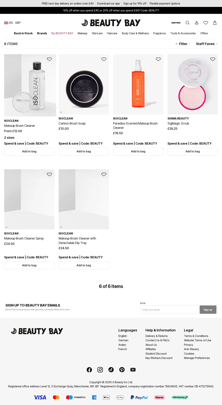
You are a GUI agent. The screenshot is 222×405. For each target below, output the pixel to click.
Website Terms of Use (197, 340)
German (123, 340)
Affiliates (151, 349)
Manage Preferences (197, 358)
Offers (204, 33)
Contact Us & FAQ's (158, 340)
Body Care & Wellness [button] (135, 33)
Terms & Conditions (196, 336)
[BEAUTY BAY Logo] (111, 22)
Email (142, 303)
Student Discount (156, 353)
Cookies (189, 353)
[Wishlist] (206, 23)
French (122, 349)
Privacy (188, 344)
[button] (188, 23)
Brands (42, 33)
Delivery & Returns (157, 336)
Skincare (97, 33)
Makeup (82, 33)
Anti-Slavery (191, 349)
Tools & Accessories (183, 33)
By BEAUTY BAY (62, 33)
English (122, 336)
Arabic (122, 344)
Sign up (208, 309)
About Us (151, 344)
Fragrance (159, 33)
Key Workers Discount (159, 358)
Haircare (112, 33)
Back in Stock (23, 33)
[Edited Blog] (176, 22)
